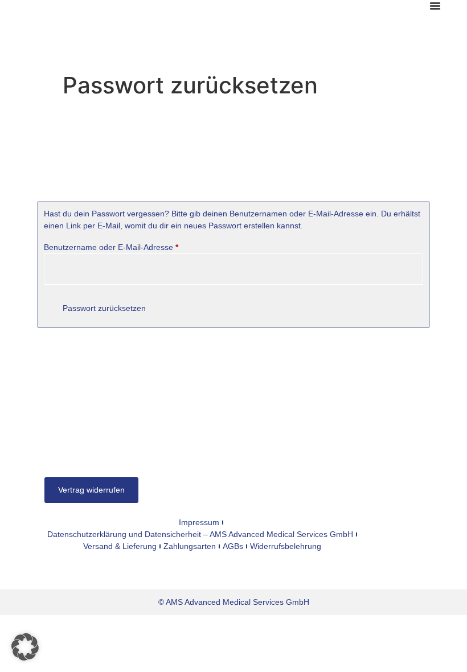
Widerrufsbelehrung (285, 546)
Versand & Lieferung (120, 546)
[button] (25, 647)
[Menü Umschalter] (435, 5)
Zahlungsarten (189, 546)
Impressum (199, 522)
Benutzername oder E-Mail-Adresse (131, 246)
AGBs (233, 546)
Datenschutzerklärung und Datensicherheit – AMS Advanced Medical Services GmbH (200, 534)
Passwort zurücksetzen (104, 308)
